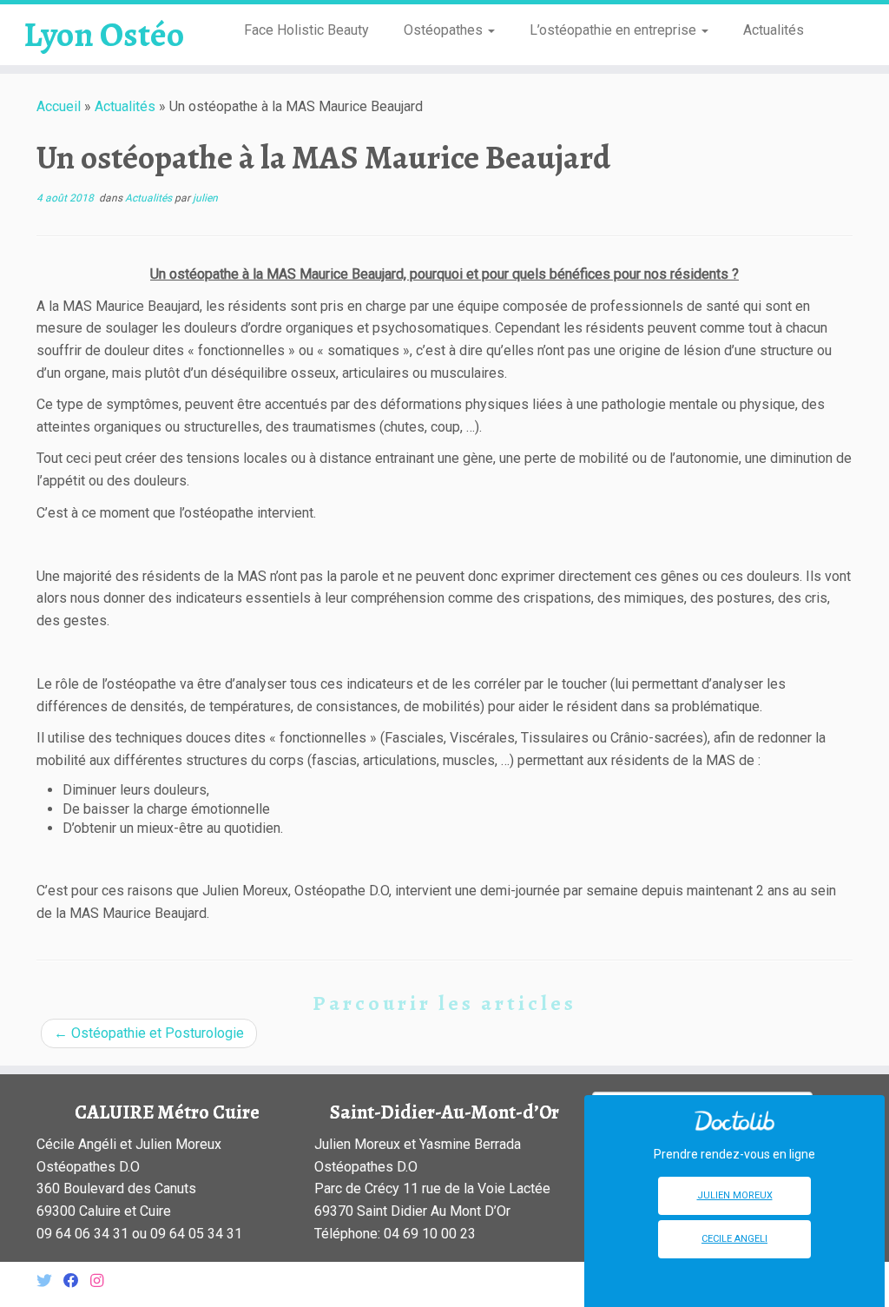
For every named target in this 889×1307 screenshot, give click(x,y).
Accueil (58, 106)
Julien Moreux (735, 1195)
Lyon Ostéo (103, 35)
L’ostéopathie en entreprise (615, 30)
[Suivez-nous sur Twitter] (49, 1281)
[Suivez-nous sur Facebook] (76, 1281)
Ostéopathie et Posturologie (149, 1033)
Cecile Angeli (734, 1238)
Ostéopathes (445, 30)
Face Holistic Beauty (306, 30)
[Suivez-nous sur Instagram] (102, 1281)
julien (205, 198)
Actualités (773, 30)
